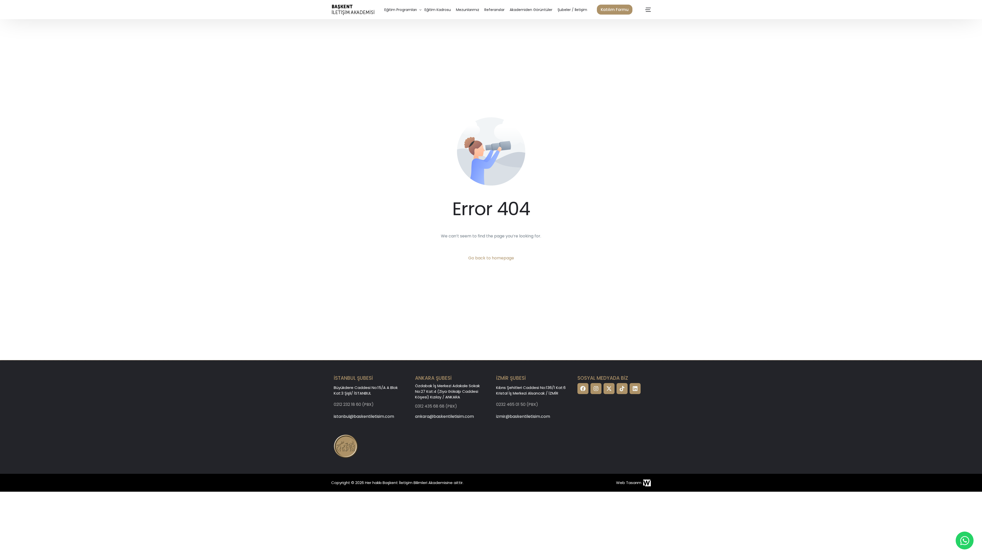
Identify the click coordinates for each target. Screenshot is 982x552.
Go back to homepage (491, 258)
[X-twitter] (609, 388)
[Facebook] (582, 388)
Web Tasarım (628, 482)
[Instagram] (595, 388)
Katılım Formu (615, 9)
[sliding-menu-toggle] (648, 9)
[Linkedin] (635, 388)
